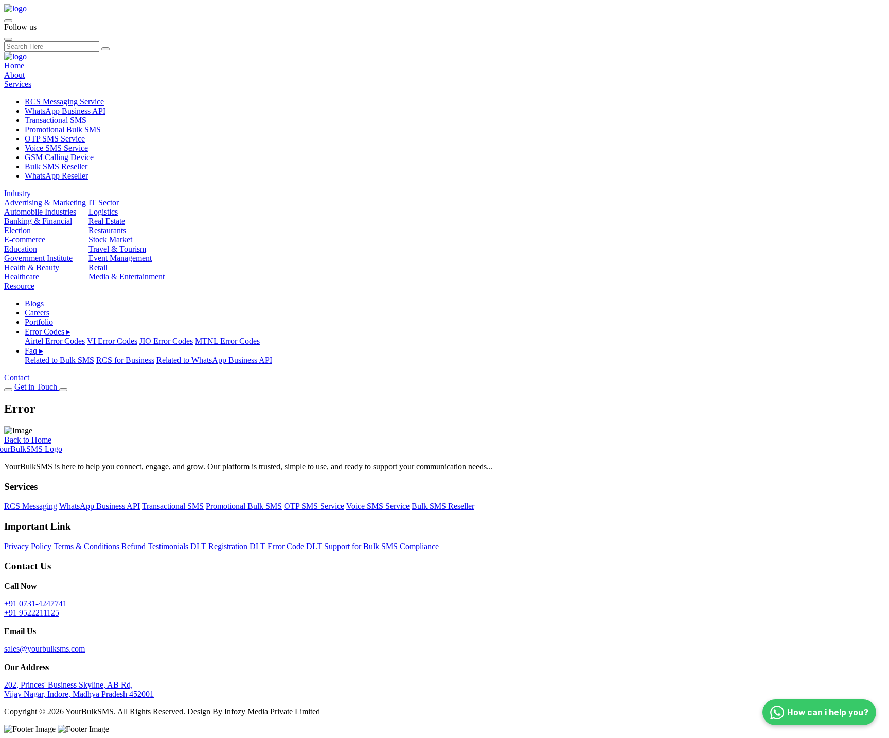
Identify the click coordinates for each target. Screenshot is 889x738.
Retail (98, 267)
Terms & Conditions (86, 546)
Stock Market (110, 239)
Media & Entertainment (126, 276)
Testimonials (168, 546)
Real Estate (106, 221)
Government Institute (38, 258)
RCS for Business (125, 360)
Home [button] (14, 65)
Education (20, 248)
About (14, 75)
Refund (133, 546)
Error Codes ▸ (47, 331)
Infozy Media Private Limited (272, 711)
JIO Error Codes (166, 341)
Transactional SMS (55, 120)
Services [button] (17, 84)
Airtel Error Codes (55, 341)
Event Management (120, 258)
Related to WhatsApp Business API (214, 360)
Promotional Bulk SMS (63, 129)
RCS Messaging (30, 506)
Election (17, 230)
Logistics (103, 211)
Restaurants (107, 230)
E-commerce (24, 239)
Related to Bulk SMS (59, 360)
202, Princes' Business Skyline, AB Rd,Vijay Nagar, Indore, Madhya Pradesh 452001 (79, 689)
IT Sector (103, 202)
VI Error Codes (112, 341)
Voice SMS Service (56, 148)
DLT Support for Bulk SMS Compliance (372, 546)
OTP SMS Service (55, 138)
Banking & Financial (38, 221)
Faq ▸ (34, 350)
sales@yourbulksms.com (44, 648)
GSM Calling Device (59, 157)
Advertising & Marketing (45, 202)
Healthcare (21, 276)
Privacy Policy (27, 546)
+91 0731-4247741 (35, 603)
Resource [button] (19, 286)
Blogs (34, 303)
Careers (37, 312)
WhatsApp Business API (65, 111)
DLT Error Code (277, 546)
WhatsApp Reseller (56, 175)
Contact (16, 377)
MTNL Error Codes (227, 341)
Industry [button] (17, 193)
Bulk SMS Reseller (56, 166)
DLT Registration (218, 546)
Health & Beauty (31, 267)
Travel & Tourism (117, 248)
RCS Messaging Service (64, 101)
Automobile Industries (40, 211)
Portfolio (39, 322)
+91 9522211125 (31, 612)
